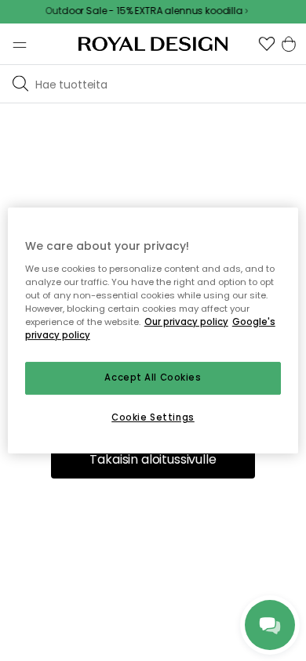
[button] (267, 44)
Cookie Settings (153, 417)
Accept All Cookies (152, 377)
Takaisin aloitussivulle (152, 459)
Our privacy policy (186, 322)
